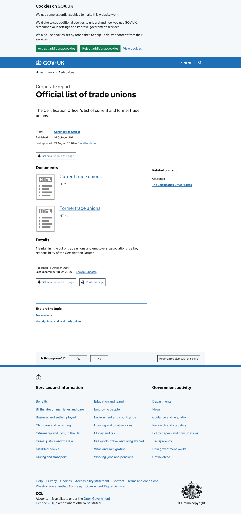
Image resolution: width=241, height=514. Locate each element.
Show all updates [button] (86, 271)
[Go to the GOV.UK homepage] (50, 62)
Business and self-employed (56, 417)
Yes (81, 358)
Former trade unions (79, 208)
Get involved (161, 457)
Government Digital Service (105, 486)
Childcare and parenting (53, 425)
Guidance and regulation (170, 417)
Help (39, 481)
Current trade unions (80, 176)
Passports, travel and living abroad (119, 441)
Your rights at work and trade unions (58, 321)
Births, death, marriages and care (60, 409)
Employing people (107, 409)
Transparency (162, 441)
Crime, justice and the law (54, 441)
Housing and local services (113, 425)
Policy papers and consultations (175, 433)
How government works (169, 449)
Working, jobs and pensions (113, 457)
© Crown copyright (191, 503)
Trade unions (66, 72)
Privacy (51, 481)
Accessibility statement (92, 481)
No (102, 358)
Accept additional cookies (56, 48)
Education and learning (110, 401)
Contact (118, 481)
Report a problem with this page (178, 358)
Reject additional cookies (100, 48)
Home (39, 72)
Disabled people (47, 449)
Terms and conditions (143, 481)
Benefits (42, 401)
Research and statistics (169, 425)
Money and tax (104, 433)
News (156, 409)
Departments (161, 401)
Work (51, 72)
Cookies (66, 481)
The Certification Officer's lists (172, 185)
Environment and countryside (115, 417)
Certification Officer (67, 131)
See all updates (87, 143)
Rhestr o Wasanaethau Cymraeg (59, 486)
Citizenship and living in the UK (58, 433)
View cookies (132, 48)
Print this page (95, 282)
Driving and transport (51, 457)
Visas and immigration (109, 449)
